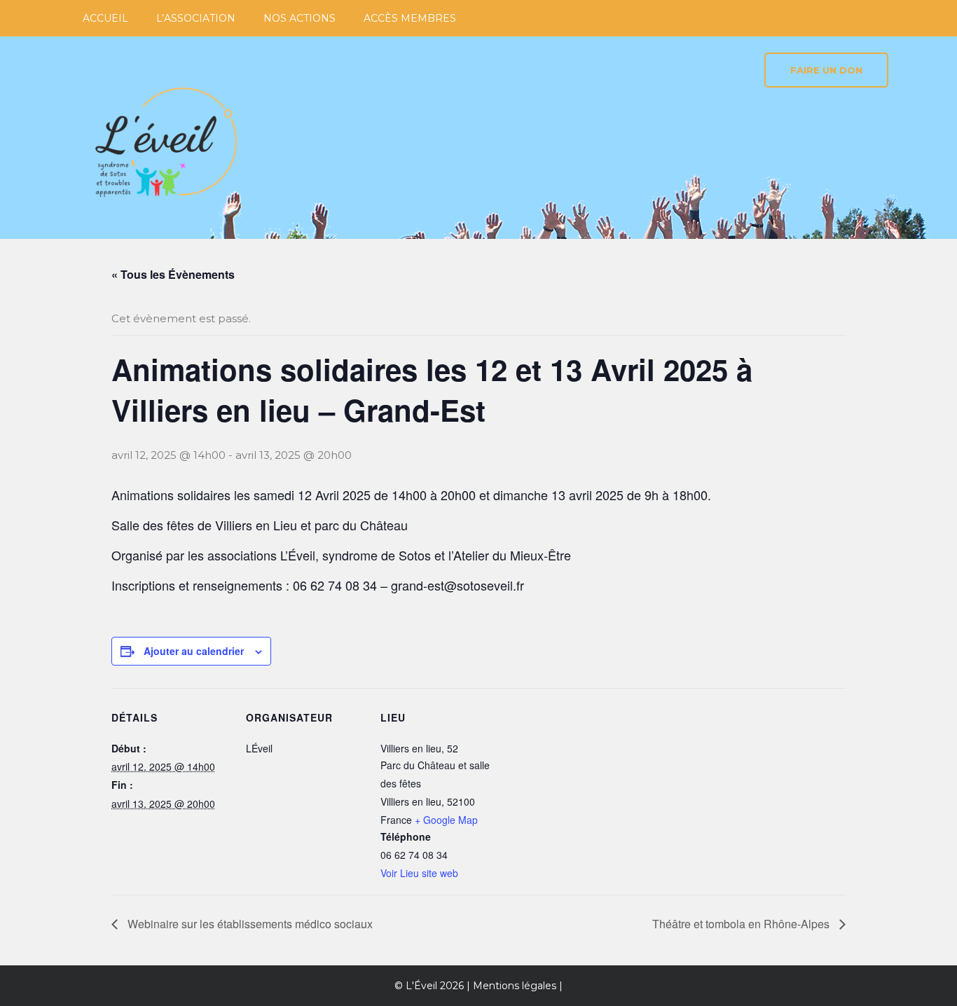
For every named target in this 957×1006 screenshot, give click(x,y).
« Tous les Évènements (173, 274)
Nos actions (299, 18)
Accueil (105, 18)
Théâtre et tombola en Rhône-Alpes (742, 924)
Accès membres (410, 18)
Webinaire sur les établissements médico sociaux (249, 924)
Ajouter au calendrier (194, 651)
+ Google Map (446, 820)
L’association (195, 18)
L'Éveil (421, 985)
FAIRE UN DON (826, 70)
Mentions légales (514, 985)
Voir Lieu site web (419, 873)
